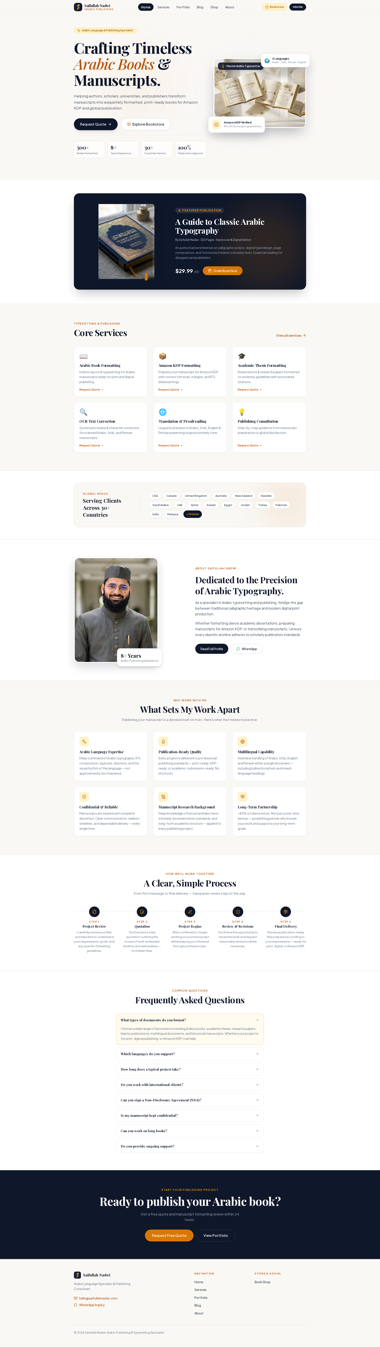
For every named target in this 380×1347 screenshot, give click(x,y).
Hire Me (298, 7)
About (229, 7)
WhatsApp (249, 649)
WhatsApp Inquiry (92, 1305)
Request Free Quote (169, 1235)
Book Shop (262, 1282)
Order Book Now (225, 271)
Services (163, 7)
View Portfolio (215, 1235)
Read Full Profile (212, 649)
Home (145, 7)
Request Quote (93, 124)
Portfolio (183, 7)
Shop (214, 7)
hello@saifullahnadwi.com (98, 1298)
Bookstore (277, 7)
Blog (200, 7)
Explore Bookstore (148, 124)
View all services (288, 335)
